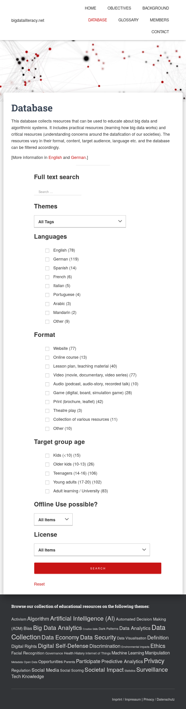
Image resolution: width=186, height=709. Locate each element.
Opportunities (50, 661)
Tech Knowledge (27, 676)
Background (155, 8)
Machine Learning (128, 653)
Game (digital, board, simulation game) (92, 392)
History (79, 653)
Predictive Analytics (122, 661)
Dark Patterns (108, 628)
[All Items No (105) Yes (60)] (53, 519)
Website (64, 348)
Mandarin (64, 312)
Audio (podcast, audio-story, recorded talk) (95, 383)
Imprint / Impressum (126, 699)
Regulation (21, 670)
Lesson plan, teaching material (85, 366)
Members (159, 20)
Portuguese (67, 294)
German (78, 157)
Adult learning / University (80, 491)
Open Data (30, 662)
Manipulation (157, 652)
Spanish (64, 268)
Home (90, 8)
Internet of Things (98, 653)
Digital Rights (24, 646)
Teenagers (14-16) (75, 473)
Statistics (130, 671)
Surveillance (152, 669)
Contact (160, 31)
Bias (28, 628)
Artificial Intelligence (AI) (82, 618)
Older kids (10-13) (73, 464)
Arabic (62, 303)
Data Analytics (135, 627)
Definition (158, 637)
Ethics (157, 645)
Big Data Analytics (57, 627)
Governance (54, 653)
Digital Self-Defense (63, 645)
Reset (39, 584)
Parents (69, 661)
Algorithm (38, 618)
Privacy (154, 660)
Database (97, 20)
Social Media (45, 669)
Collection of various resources (85, 419)
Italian (61, 285)
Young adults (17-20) (77, 482)
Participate (88, 660)
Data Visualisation (131, 638)
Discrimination (104, 645)
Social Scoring (72, 670)
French (62, 276)
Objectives (119, 8)
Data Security (98, 637)
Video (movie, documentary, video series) (95, 375)
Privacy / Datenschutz (159, 699)
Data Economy (60, 637)
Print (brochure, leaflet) (78, 401)
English (55, 157)
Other (61, 321)
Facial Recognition (27, 653)
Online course (70, 357)
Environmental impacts (135, 647)
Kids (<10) (67, 455)
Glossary (128, 20)
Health (68, 653)
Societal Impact (104, 669)
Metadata (17, 662)
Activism (18, 619)
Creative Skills (90, 629)
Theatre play (67, 410)
